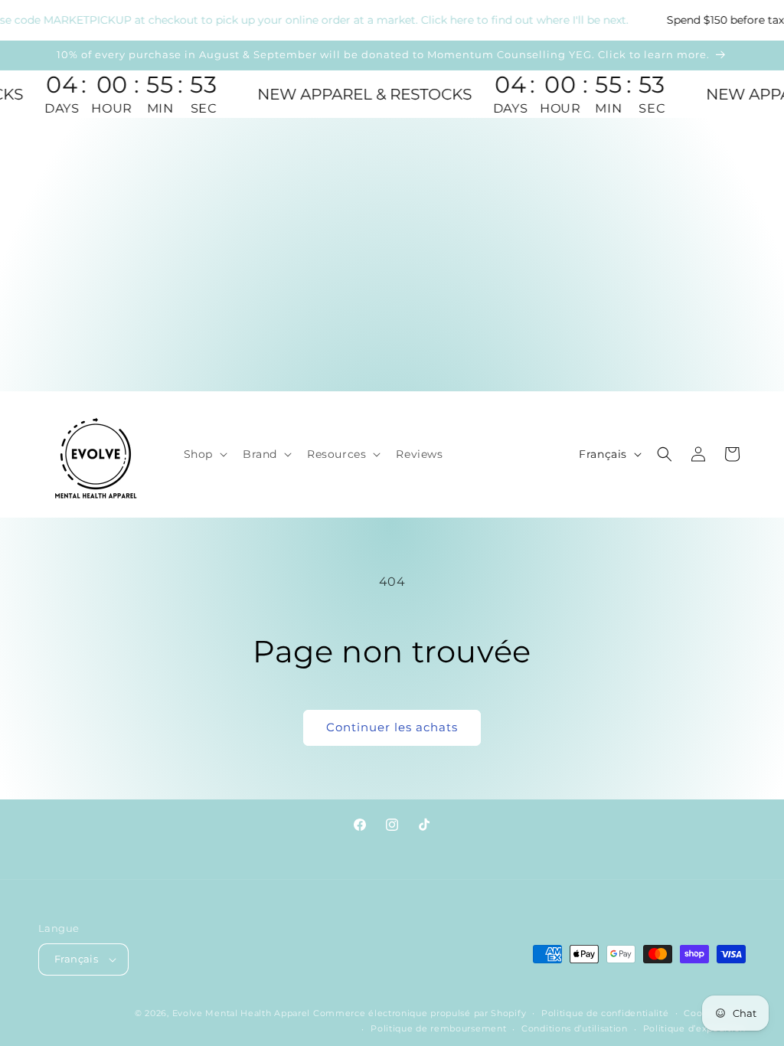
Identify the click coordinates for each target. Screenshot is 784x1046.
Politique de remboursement (438, 1028)
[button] (204, 454)
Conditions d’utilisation (574, 1028)
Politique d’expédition (694, 1028)
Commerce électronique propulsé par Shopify (419, 1013)
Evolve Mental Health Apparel (241, 1013)
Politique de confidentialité (605, 1013)
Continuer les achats (392, 727)
